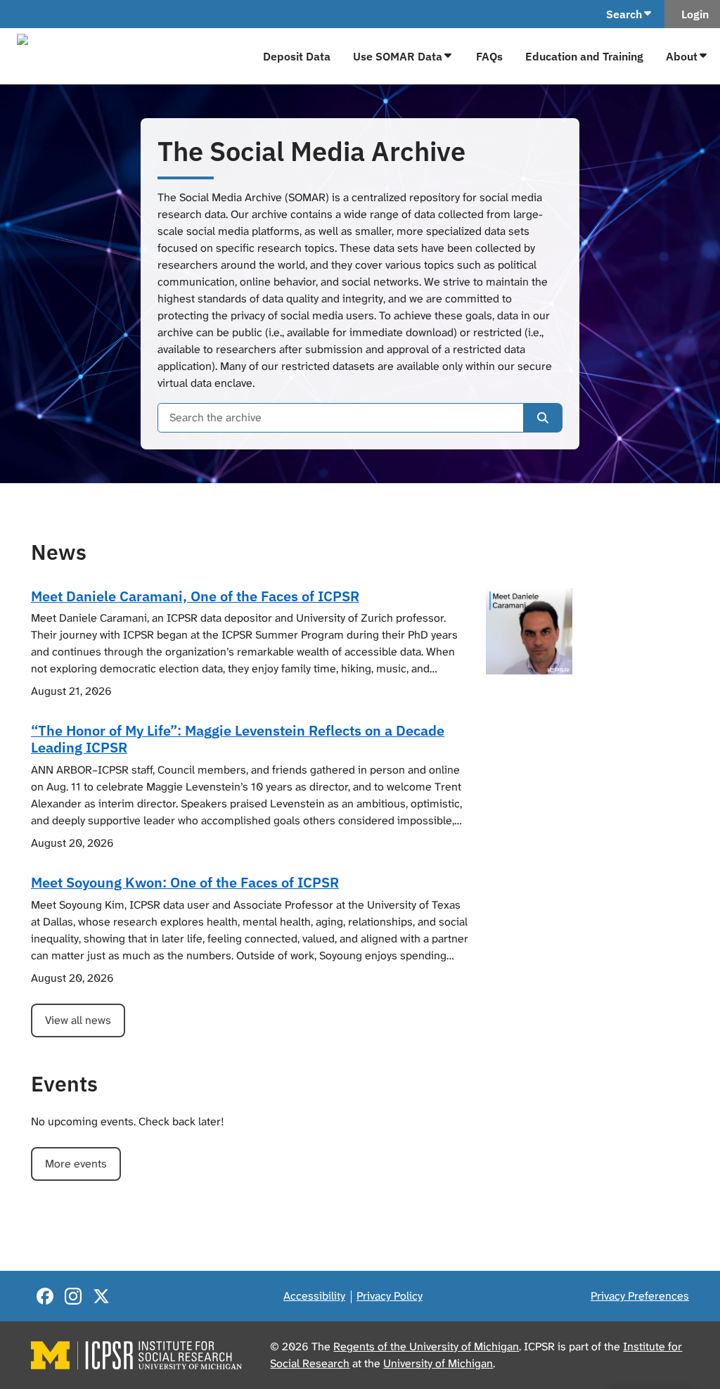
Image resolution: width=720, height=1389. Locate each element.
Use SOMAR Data (397, 56)
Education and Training (584, 56)
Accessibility (314, 1295)
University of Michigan (438, 1363)
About (682, 56)
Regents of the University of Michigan (426, 1346)
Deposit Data (296, 56)
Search (624, 14)
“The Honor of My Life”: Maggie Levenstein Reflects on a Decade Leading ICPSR (237, 739)
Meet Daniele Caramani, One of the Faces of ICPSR (195, 596)
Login (692, 14)
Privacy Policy (389, 1295)
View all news (78, 1020)
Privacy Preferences (640, 1295)
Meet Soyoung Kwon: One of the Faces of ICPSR (185, 882)
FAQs (489, 56)
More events (76, 1163)
